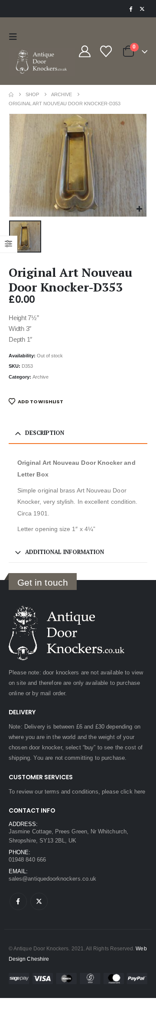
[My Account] (84, 51)
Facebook (18, 901)
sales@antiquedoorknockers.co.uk (52, 878)
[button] (15, 36)
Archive (40, 376)
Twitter (39, 901)
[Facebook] (130, 8)
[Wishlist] (106, 51)
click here (132, 791)
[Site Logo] (42, 62)
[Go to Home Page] (11, 94)
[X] (142, 8)
